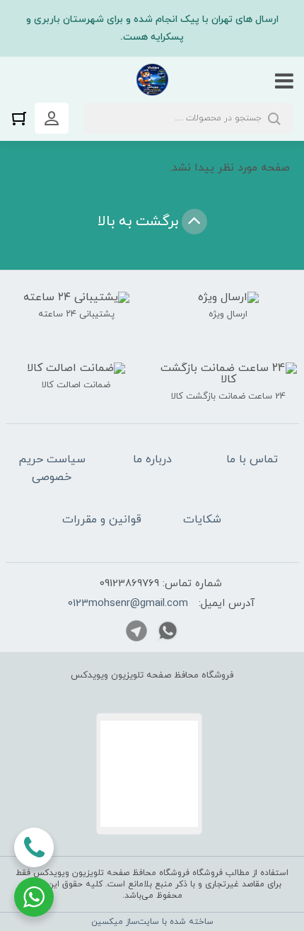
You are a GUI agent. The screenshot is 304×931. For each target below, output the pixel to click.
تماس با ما (252, 459)
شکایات (202, 519)
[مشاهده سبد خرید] (23, 118)
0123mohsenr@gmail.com (128, 603)
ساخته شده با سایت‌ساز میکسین (152, 921)
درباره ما (152, 459)
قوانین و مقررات (101, 519)
